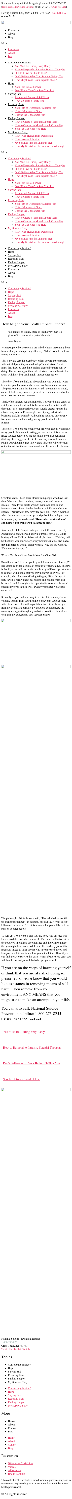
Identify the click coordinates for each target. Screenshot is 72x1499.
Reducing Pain (16, 104)
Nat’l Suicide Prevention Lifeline (17, 6)
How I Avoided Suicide (27, 139)
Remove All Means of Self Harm (32, 97)
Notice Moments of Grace (28, 111)
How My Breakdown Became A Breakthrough (39, 146)
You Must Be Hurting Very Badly (33, 66)
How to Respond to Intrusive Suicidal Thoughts (40, 69)
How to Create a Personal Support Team (36, 121)
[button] (36, 43)
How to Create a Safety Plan (30, 100)
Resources (13, 30)
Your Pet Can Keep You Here (30, 128)
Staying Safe (14, 93)
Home (11, 1421)
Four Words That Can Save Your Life (34, 90)
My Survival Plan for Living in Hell (33, 142)
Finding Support (16, 118)
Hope (11, 83)
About (11, 33)
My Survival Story (18, 132)
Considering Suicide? (19, 62)
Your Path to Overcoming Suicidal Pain (35, 107)
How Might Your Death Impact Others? (36, 80)
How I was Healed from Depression (34, 135)
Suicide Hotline (59, 12)
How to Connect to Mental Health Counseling (39, 125)
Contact (12, 1428)
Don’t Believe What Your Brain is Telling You (39, 76)
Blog (10, 37)
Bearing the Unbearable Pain (30, 114)
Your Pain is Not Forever (28, 86)
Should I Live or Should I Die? (31, 73)
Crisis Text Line (58, 6)
